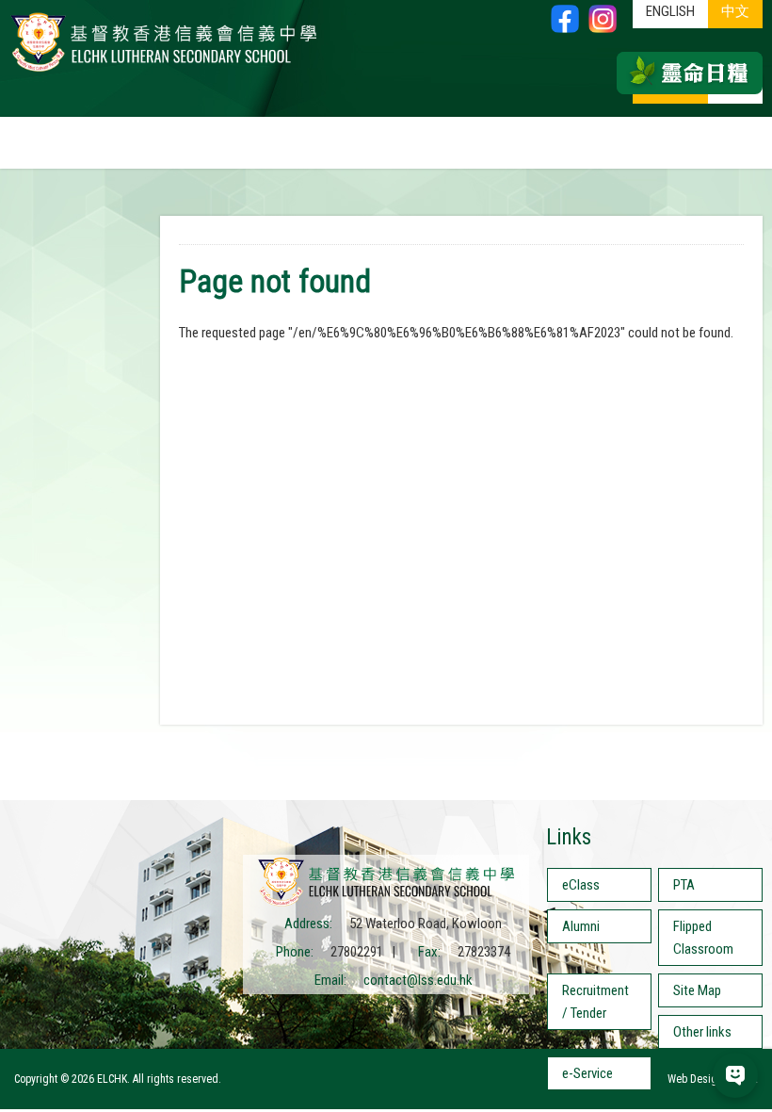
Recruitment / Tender (595, 1002)
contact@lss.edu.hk (418, 980)
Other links (702, 1031)
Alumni (581, 926)
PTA (684, 884)
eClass (581, 884)
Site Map (697, 990)
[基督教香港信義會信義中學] (163, 70)
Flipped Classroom (703, 937)
